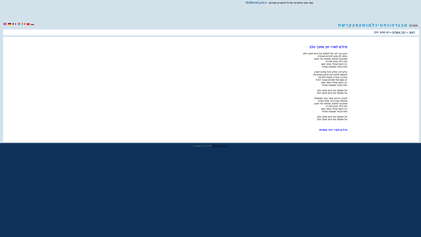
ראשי (412, 32)
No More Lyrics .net (220, 146)
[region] (210, 13)
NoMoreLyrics (256, 2)
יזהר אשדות (399, 32)
